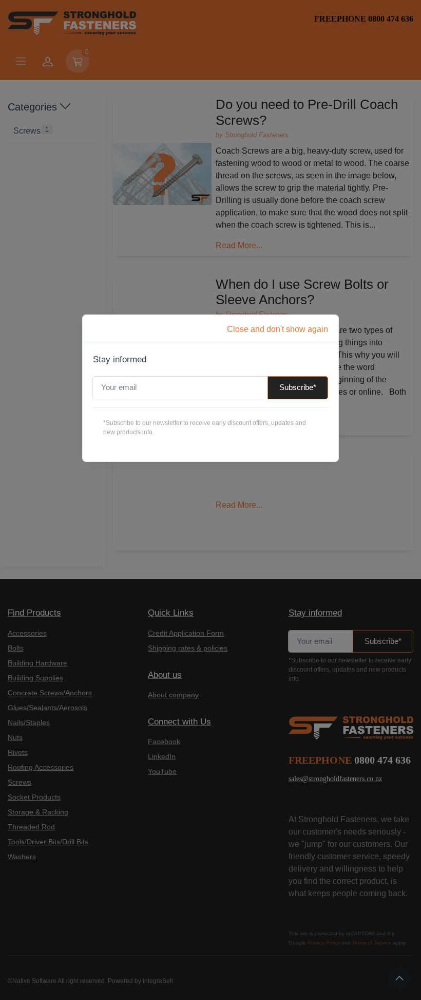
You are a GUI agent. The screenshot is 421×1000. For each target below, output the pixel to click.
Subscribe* (297, 387)
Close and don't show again (277, 329)
